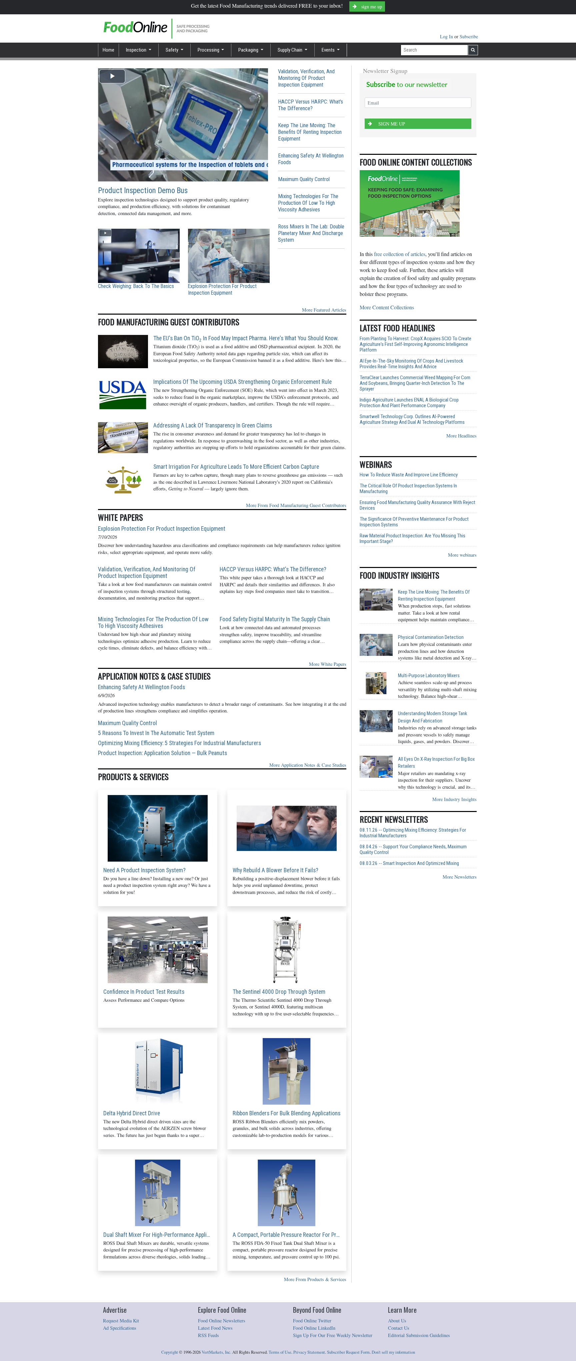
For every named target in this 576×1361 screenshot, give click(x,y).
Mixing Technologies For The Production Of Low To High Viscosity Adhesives (308, 203)
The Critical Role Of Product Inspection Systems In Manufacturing (408, 488)
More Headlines (461, 435)
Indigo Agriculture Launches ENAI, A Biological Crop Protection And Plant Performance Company (409, 402)
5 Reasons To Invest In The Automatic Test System (156, 733)
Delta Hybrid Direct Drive (131, 1113)
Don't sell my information (393, 1352)
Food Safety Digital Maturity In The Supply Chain (275, 619)
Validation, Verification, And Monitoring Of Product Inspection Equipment (306, 78)
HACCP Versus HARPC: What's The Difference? (310, 105)
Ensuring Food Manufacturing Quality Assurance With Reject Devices (417, 505)
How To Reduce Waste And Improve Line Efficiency (409, 475)
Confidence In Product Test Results (143, 991)
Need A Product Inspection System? (144, 870)
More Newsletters (460, 877)
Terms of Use (280, 1352)
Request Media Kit (121, 1320)
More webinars (462, 555)
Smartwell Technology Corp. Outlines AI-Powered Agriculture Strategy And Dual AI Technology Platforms (412, 419)
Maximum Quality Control (304, 179)
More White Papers (327, 664)
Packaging (248, 50)
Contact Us (398, 1328)
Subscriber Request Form (348, 1352)
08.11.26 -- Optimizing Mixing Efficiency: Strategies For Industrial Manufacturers (413, 833)
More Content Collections (387, 307)
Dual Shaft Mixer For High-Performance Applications (157, 1234)
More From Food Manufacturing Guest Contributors (296, 505)
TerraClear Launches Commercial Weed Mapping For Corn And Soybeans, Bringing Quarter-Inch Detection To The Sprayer (415, 383)
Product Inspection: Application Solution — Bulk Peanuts (162, 753)
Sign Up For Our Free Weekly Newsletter (332, 1335)
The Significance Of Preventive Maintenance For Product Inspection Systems (414, 522)
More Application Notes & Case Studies (307, 765)
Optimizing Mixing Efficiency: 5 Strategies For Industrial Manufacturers (179, 743)
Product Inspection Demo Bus (143, 190)
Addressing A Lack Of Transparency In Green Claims (212, 425)
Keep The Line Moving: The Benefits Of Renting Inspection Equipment (310, 132)
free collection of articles (399, 253)
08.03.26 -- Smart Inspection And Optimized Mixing (409, 863)
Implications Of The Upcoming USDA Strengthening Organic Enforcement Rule (242, 382)
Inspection (136, 50)
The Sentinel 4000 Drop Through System (279, 991)
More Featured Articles (324, 310)
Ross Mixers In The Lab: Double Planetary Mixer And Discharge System (311, 233)
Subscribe (469, 36)
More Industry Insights (454, 799)
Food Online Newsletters (221, 1320)
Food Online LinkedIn (314, 1328)
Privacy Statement (309, 1352)
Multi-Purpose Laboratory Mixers (429, 676)
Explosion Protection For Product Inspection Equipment (222, 289)
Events (329, 50)
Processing (209, 50)
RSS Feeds (208, 1335)
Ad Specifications (119, 1328)
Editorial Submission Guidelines (419, 1335)
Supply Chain (290, 50)
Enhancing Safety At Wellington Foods (311, 158)
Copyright (169, 1352)
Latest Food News (215, 1328)
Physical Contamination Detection (431, 637)
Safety (172, 50)
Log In (447, 36)
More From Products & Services (315, 1279)
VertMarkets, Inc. (216, 1352)
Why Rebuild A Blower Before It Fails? (275, 870)
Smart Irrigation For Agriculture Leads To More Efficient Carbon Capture (236, 466)
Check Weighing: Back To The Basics (136, 286)
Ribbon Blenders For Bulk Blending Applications (286, 1113)
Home (108, 50)
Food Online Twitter (312, 1320)
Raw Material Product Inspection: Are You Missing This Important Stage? (412, 538)
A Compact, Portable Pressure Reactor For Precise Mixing (287, 1234)
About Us (397, 1320)
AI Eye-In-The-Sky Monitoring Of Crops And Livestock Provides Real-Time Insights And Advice (411, 364)
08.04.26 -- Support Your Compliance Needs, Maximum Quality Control (413, 849)
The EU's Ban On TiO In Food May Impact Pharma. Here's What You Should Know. (246, 338)
